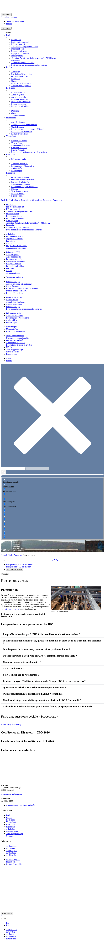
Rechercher (6, 15)
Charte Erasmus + (18, 127)
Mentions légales (13, 859)
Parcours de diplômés (20, 182)
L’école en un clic (18, 44)
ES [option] (7, 925)
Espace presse (17, 196)
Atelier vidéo (16, 168)
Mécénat (14, 189)
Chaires (14, 81)
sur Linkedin (11, 855)
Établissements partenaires (21, 131)
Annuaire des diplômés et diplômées (20, 805)
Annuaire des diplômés (20, 184)
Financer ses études (19, 141)
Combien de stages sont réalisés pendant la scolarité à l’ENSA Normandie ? (42, 700)
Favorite (5, 574)
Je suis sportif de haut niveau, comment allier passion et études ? (36, 649)
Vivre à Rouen (17, 143)
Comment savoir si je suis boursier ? (22, 662)
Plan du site (10, 862)
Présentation (16, 40)
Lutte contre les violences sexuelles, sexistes (29, 65)
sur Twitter (10, 848)
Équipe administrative (20, 53)
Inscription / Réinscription (21, 74)
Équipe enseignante (19, 51)
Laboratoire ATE (18, 92)
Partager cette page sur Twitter (18, 567)
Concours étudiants (19, 147)
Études (9, 67)
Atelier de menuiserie (19, 164)
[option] (55, 923)
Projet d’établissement (20, 42)
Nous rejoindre (17, 56)
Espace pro (10, 173)
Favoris (9, 361)
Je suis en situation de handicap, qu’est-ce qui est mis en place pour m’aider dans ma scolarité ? (52, 641)
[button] (52, 634)
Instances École (17, 49)
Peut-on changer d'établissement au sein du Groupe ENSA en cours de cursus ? (44, 681)
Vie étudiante (11, 136)
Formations (15, 79)
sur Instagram (11, 850)
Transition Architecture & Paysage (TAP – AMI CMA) (33, 58)
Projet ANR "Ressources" (21, 83)
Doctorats (15, 111)
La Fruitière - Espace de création (24, 187)
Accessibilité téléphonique (11, 794)
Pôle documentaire (18, 159)
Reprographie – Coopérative (22, 166)
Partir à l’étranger (18, 122)
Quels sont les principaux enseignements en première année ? (34, 687)
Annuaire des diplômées (21, 85)
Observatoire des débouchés (22, 180)
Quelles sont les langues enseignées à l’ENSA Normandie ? (33, 693)
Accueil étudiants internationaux (24, 125)
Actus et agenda (17, 95)
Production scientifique (20, 106)
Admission (15, 72)
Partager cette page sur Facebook (19, 564)
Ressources (10, 154)
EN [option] (7, 923)
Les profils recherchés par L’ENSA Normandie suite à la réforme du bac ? (41, 634)
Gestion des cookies (14, 864)
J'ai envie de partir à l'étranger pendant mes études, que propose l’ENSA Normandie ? (48, 706)
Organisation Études (19, 76)
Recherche (10, 88)
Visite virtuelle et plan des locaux (24, 46)
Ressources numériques (15, 331)
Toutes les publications (15, 21)
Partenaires (15, 60)
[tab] (3, 200)
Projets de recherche (19, 99)
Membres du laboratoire (20, 102)
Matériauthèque (12, 329)
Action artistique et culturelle (22, 63)
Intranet (9, 24)
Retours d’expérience (19, 134)
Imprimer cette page (14, 569)
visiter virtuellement (11, 609)
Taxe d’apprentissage (19, 191)
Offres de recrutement (20, 177)
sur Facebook (11, 846)
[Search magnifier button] (3, 472)
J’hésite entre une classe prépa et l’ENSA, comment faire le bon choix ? (40, 655)
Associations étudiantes (20, 145)
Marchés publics (17, 193)
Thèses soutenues (18, 115)
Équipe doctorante (18, 104)
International (11, 118)
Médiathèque (11, 327)
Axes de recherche (18, 97)
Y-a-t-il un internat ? (13, 668)
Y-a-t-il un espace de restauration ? (21, 674)
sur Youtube (11, 853)
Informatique (16, 170)
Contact (9, 358)
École (8, 35)
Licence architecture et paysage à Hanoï (27, 129)
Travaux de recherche (15, 277)
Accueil (4, 555)
